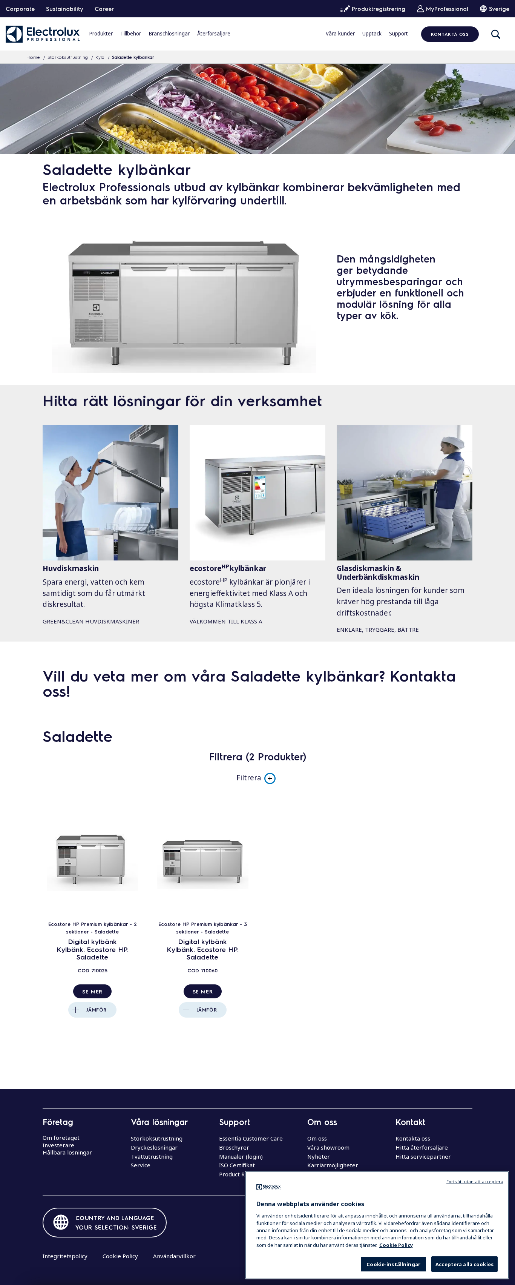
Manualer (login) (241, 1156)
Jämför (96, 1010)
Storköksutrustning (68, 57)
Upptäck (372, 33)
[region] (377, 1225)
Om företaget (61, 1137)
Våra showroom (328, 1147)
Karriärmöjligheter (332, 1165)
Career (104, 8)
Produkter (101, 33)
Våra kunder (340, 33)
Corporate (20, 8)
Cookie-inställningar (393, 1264)
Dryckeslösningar (154, 1147)
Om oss (317, 1138)
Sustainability (64, 8)
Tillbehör (130, 33)
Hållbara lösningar (67, 1152)
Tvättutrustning (152, 1156)
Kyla (99, 57)
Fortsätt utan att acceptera (474, 1181)
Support (398, 33)
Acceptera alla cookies (464, 1264)
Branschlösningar (169, 33)
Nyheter (318, 1156)
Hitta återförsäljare (421, 1147)
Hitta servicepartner (423, 1156)
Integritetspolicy (65, 1256)
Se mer (92, 991)
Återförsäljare (213, 33)
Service (140, 1165)
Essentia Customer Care (251, 1138)
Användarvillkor (174, 1256)
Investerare (58, 1145)
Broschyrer (234, 1147)
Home (33, 57)
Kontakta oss (450, 34)
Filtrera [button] (248, 778)
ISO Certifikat (237, 1165)
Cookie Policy (120, 1256)
